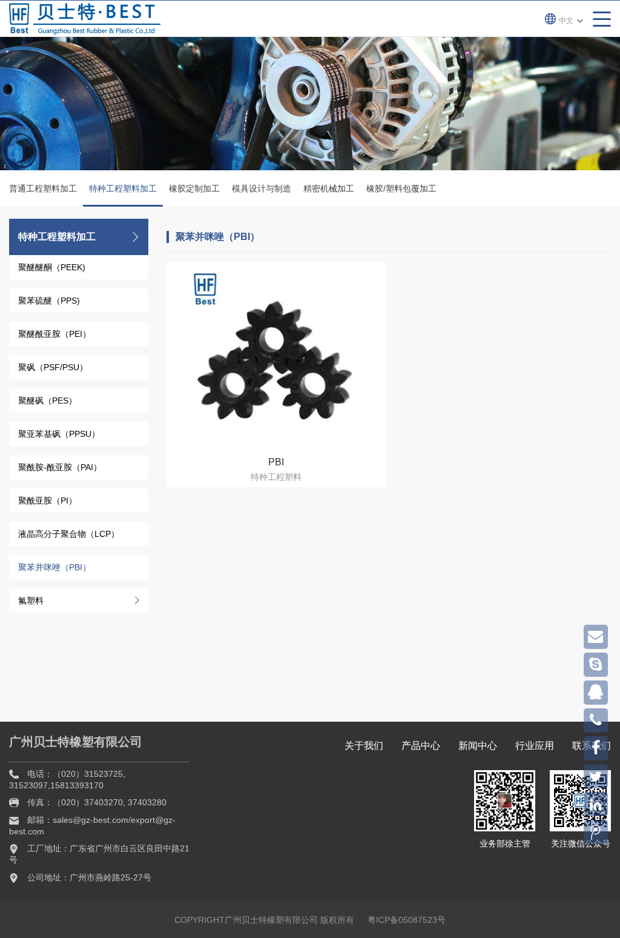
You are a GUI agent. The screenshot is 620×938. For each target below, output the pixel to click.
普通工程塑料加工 (43, 188)
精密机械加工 (328, 188)
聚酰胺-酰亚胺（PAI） (60, 467)
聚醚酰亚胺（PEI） (54, 334)
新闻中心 (477, 745)
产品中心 (420, 745)
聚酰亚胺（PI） (47, 500)
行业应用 (534, 745)
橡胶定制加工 (194, 188)
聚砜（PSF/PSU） (53, 367)
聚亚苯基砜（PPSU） (59, 434)
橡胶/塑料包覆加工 (401, 188)
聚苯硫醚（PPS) (49, 300)
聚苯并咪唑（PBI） (54, 567)
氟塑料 (31, 600)
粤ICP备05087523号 (407, 920)
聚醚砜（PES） (47, 400)
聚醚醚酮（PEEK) (51, 267)
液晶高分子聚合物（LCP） (68, 534)
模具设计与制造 (261, 188)
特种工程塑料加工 (123, 188)
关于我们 (364, 745)
